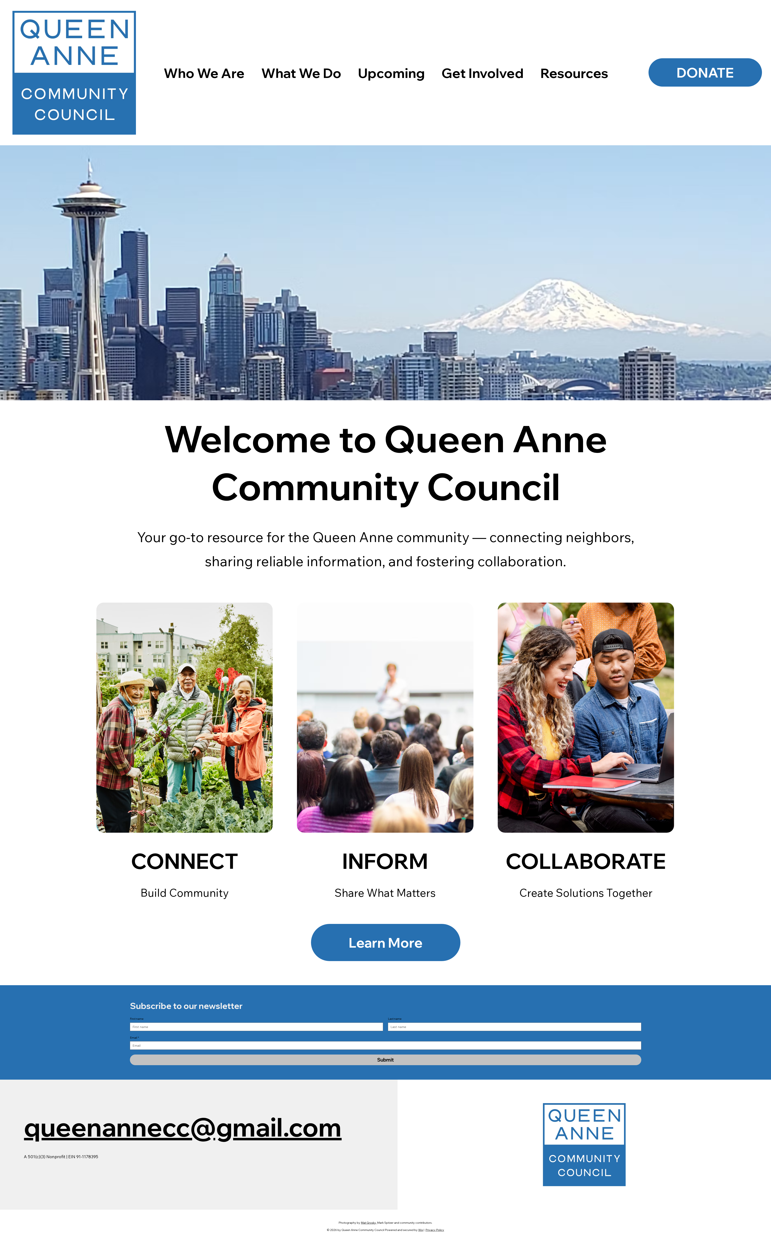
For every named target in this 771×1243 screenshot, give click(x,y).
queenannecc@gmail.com (183, 1127)
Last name (395, 1019)
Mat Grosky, (369, 1223)
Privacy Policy (434, 1230)
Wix (420, 1230)
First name (137, 1019)
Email (134, 1037)
